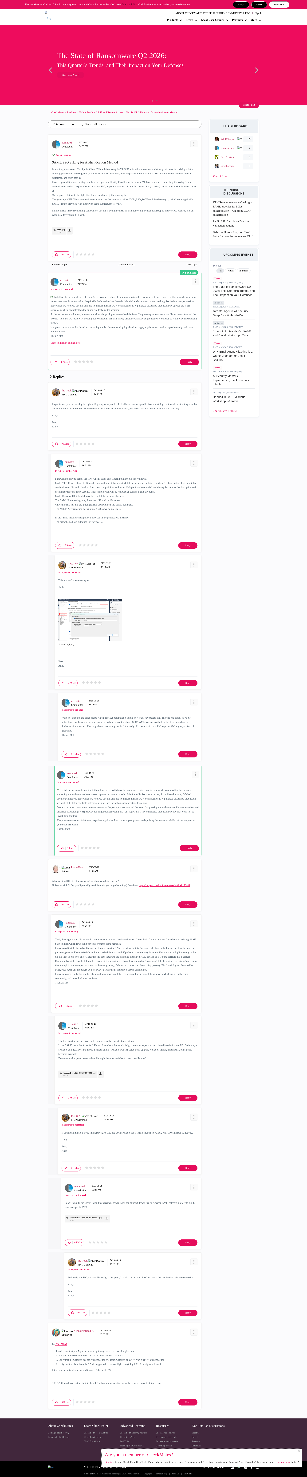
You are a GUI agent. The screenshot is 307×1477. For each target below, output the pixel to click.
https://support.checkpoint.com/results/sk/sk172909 (164, 885)
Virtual (217, 278)
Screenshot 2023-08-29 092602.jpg (85, 1217)
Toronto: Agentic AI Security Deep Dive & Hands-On (230, 313)
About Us (175, 1474)
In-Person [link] (243, 271)
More (253, 19)
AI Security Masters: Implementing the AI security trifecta (231, 380)
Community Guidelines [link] (58, 1437)
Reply (188, 254)
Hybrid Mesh (86, 112)
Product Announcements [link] (167, 1441)
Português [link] (196, 1446)
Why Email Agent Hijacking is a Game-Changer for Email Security (232, 355)
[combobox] (139, 124)
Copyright (148, 1474)
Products (172, 19)
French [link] (195, 1437)
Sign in (108, 1462)
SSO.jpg (61, 229)
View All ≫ (220, 176)
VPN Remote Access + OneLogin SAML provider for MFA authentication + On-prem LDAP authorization (232, 208)
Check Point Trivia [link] (92, 1437)
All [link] (220, 271)
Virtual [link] (230, 271)
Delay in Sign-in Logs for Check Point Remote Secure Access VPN (233, 234)
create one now (282, 1462)
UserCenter (188, 1474)
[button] (241, 4)
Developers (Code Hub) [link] (166, 1437)
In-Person (218, 303)
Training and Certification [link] (132, 1446)
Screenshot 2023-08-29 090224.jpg (79, 1073)
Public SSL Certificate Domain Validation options (231, 223)
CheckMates (57, 112)
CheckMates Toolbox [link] (165, 1433)
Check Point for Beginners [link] (96, 1433)
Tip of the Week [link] (127, 1437)
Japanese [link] (196, 1441)
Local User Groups (212, 19)
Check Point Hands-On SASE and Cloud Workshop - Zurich (232, 333)
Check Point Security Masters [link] (133, 1433)
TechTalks (124, 1441)
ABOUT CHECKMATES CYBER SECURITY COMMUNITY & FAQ (212, 13)
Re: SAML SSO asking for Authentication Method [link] (151, 112)
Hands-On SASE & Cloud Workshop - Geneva (229, 399)
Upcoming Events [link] (164, 1446)
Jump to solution (63, 155)
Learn (189, 19)
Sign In (258, 13)
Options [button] (197, 112)
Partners (237, 19)
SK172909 (61, 1344)
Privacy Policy (129, 4)
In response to (62, 289)
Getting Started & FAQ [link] (58, 1433)
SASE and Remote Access (109, 112)
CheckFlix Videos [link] (92, 1441)
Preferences (279, 4)
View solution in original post (65, 342)
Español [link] (195, 1433)
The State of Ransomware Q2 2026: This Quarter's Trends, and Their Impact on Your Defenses (234, 291)
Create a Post (249, 105)
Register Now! (70, 75)
